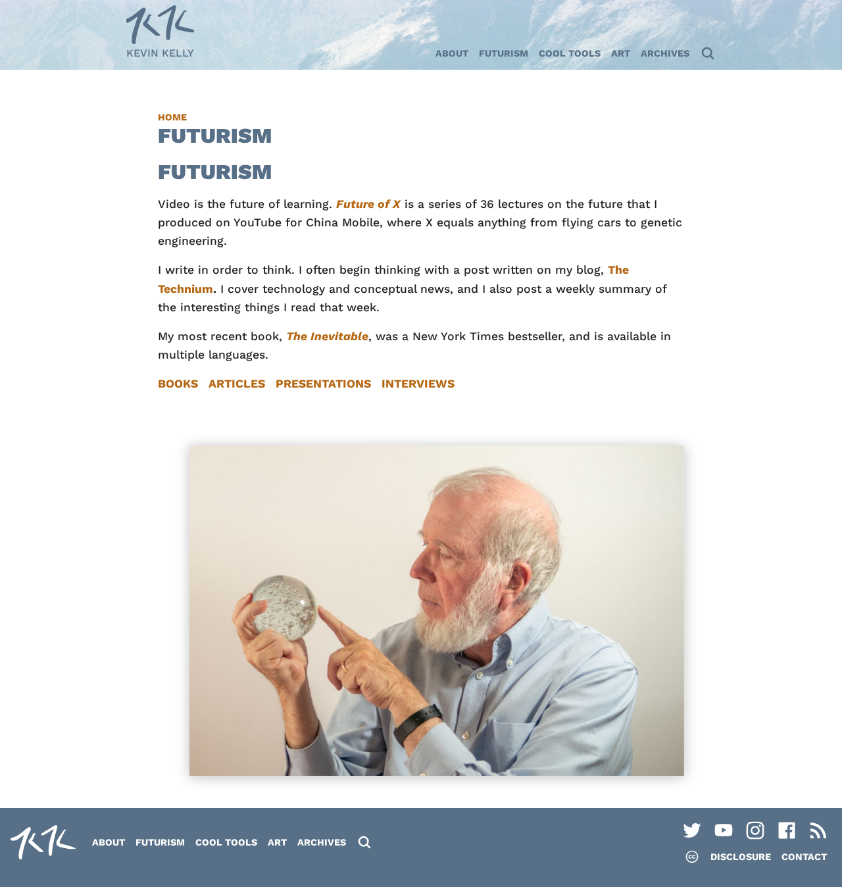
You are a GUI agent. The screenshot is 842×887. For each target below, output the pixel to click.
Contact (804, 856)
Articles (237, 383)
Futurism (503, 53)
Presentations (323, 383)
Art (620, 53)
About (451, 53)
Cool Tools (570, 53)
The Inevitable (327, 336)
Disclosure (740, 856)
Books (178, 383)
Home (172, 117)
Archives (665, 53)
